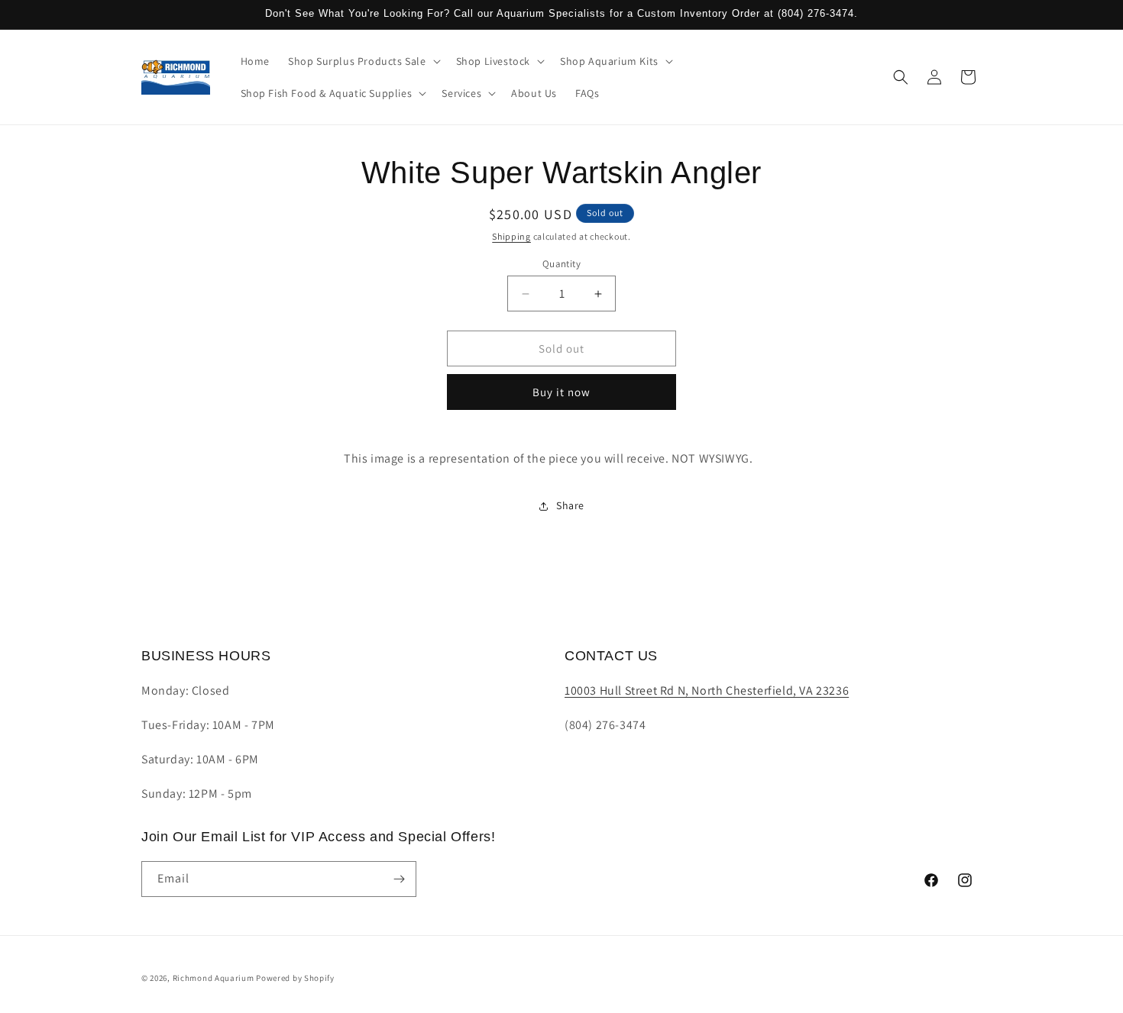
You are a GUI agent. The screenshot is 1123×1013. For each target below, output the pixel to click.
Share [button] (570, 505)
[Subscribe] (399, 879)
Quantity (561, 263)
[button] (363, 61)
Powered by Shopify (295, 978)
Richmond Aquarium (213, 978)
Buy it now (561, 392)
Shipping (511, 236)
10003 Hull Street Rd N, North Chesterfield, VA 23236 (707, 690)
